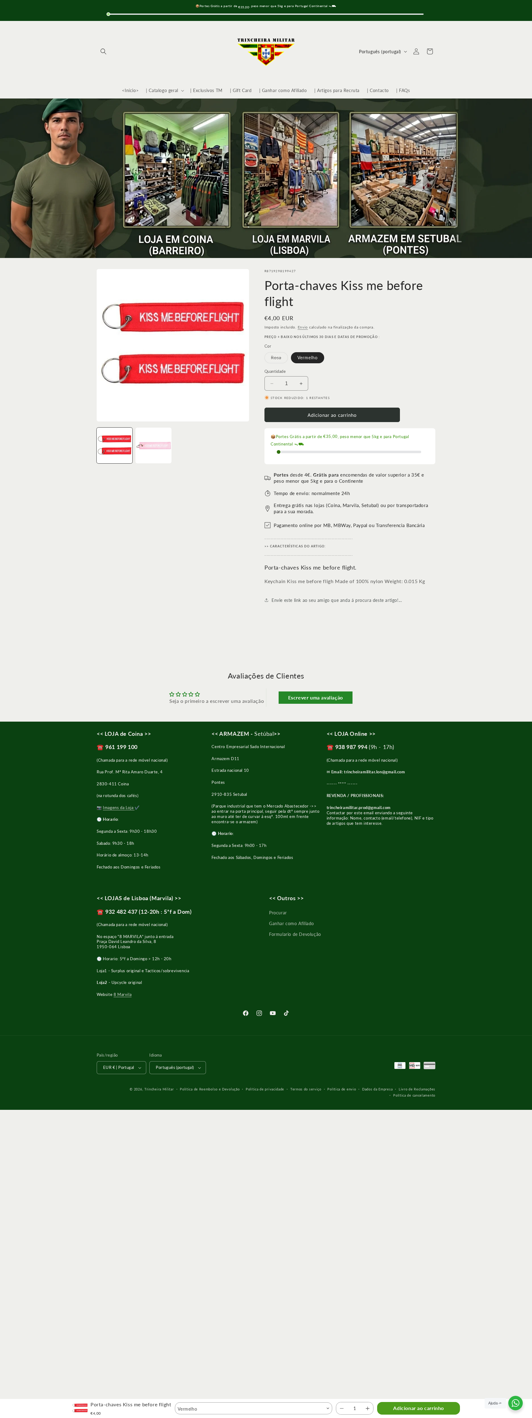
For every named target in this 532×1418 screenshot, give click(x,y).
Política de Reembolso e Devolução (210, 1089)
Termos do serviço (305, 1089)
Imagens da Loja (119, 807)
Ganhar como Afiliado (291, 923)
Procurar (278, 912)
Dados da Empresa (377, 1089)
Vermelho (307, 357)
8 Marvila (122, 994)
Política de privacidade (265, 1089)
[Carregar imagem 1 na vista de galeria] (114, 445)
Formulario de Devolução (295, 934)
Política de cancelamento (414, 1095)
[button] (103, 51)
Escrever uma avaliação (315, 697)
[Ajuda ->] (515, 1403)
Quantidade (275, 371)
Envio (303, 327)
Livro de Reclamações (417, 1089)
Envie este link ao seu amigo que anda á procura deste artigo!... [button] (337, 600)
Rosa (279, 359)
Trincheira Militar (159, 1089)
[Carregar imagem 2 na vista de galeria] (153, 445)
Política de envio (341, 1089)
